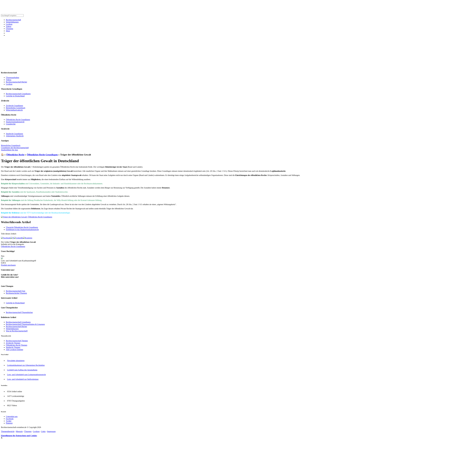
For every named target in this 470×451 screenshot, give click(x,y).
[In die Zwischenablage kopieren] (27, 238)
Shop (8, 31)
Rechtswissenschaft (13, 20)
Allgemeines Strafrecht (15, 136)
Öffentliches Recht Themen (16, 345)
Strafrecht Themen (13, 347)
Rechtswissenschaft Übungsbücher (19, 312)
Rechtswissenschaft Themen (17, 341)
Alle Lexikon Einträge (14, 350)
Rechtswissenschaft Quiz (15, 291)
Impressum (51, 431)
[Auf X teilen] (12, 238)
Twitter (8, 421)
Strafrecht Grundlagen (14, 134)
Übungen (9, 29)
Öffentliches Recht (15, 154)
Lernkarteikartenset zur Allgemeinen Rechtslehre (26, 365)
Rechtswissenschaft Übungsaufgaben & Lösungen (25, 324)
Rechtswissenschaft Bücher (16, 82)
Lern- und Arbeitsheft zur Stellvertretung (22, 379)
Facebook (9, 419)
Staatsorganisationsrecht (15, 122)
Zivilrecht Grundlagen (14, 106)
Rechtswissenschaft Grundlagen (18, 94)
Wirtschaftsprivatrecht (14, 110)
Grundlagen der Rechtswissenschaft (15, 148)
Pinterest (9, 423)
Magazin (19, 431)
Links (43, 431)
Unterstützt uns (12, 416)
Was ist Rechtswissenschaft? (17, 331)
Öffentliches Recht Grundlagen (18, 120)
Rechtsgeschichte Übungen (16, 293)
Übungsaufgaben (12, 77)
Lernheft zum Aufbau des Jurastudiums (22, 370)
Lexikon (9, 24)
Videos (8, 26)
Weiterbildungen (12, 22)
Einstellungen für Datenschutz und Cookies (19, 436)
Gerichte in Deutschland (15, 96)
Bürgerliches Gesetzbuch (15, 108)
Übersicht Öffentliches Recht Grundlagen (22, 227)
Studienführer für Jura (9, 150)
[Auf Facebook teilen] (6, 238)
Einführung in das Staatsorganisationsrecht (22, 230)
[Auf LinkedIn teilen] (18, 238)
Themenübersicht (7, 431)
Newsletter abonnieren (15, 361)
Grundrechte (11, 124)
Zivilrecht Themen (13, 343)
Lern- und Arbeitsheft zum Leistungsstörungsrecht (26, 375)
